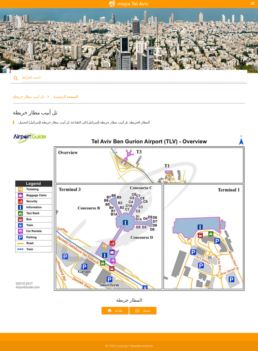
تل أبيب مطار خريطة (28, 96)
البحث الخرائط (31, 77)
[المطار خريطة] (129, 290)
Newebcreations (141, 346)
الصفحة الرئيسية (65, 96)
